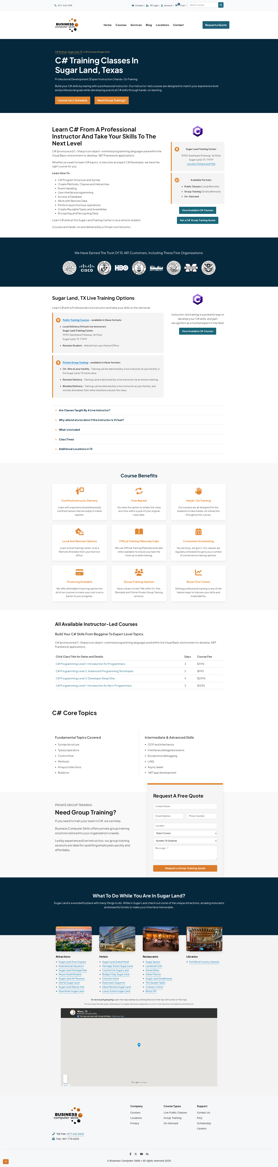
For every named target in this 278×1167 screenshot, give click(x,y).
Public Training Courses (76, 319)
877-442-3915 (65, 5)
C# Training (60, 51)
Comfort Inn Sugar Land (115, 970)
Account (168, 5)
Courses (121, 25)
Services (136, 25)
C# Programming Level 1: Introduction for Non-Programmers (94, 685)
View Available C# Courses (197, 210)
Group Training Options (139, 581)
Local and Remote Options (79, 541)
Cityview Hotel (110, 978)
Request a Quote (216, 25)
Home (107, 25)
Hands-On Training (198, 500)
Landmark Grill (154, 965)
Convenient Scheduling (198, 541)
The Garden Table (155, 982)
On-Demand (171, 1123)
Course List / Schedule (72, 100)
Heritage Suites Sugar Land (117, 965)
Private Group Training (75, 362)
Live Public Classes (175, 1112)
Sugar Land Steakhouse (159, 978)
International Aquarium (71, 965)
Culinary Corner (154, 986)
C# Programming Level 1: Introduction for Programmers (90, 663)
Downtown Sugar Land (71, 991)
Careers (201, 1128)
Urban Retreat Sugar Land (116, 986)
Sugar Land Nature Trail (71, 986)
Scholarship (204, 1123)
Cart (181, 5)
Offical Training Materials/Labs (139, 541)
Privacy (134, 1123)
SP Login (154, 5)
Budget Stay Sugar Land (116, 974)
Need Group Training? (111, 100)
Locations (162, 25)
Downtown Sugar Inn (113, 982)
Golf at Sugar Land (69, 982)
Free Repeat (139, 500)
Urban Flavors (153, 974)
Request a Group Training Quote (185, 868)
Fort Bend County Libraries (204, 961)
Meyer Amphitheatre (70, 974)
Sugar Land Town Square (72, 961)
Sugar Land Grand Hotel (115, 961)
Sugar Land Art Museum (72, 978)
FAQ (199, 1118)
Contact (139, 5)
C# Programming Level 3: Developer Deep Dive (85, 678)
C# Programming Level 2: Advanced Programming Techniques (94, 671)
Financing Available (79, 581)
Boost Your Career (198, 581)
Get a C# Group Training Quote (198, 220)
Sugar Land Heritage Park (73, 970)
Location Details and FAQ (201, 163)
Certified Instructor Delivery (79, 500)
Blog (149, 25)
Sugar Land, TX (75, 51)
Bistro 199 (151, 991)
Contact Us (203, 1112)
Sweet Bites (152, 970)
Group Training (172, 1118)
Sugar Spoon (153, 961)
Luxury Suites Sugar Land (116, 991)
